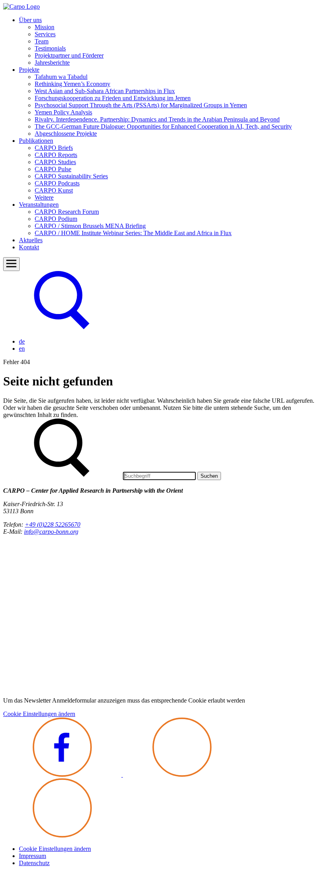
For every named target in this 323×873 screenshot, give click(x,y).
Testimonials (50, 48)
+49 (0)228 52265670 (52, 524)
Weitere (44, 197)
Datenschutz (34, 863)
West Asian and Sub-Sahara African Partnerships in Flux (105, 91)
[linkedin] (62, 835)
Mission (44, 27)
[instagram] (182, 774)
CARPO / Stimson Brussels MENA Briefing (90, 225)
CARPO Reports (56, 154)
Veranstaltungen (39, 204)
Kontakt (29, 247)
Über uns (30, 20)
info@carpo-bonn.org (51, 531)
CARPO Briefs (54, 147)
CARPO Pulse (53, 169)
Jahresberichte (52, 62)
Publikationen (36, 140)
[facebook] (63, 774)
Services (45, 34)
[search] (62, 328)
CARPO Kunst (54, 190)
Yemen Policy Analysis (63, 112)
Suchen (209, 476)
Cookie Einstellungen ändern (39, 713)
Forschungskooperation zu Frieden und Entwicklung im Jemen (113, 98)
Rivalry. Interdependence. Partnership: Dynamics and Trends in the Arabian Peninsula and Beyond (157, 119)
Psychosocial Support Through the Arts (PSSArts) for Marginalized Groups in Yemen (141, 105)
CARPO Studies (55, 162)
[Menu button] (11, 264)
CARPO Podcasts (57, 183)
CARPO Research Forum (67, 211)
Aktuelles (31, 240)
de (22, 341)
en (22, 348)
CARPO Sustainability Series (71, 176)
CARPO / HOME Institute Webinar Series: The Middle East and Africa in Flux (133, 233)
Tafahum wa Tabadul (61, 76)
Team (41, 41)
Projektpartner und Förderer (69, 55)
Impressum (32, 855)
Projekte (29, 69)
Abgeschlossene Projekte (66, 133)
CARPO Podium (56, 218)
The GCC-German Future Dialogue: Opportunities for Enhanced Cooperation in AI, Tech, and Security (163, 126)
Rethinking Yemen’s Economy (72, 83)
